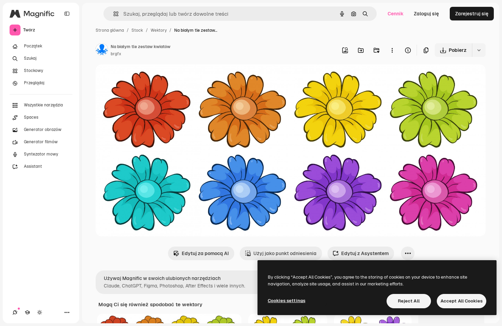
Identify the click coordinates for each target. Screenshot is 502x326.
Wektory (159, 30)
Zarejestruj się (471, 14)
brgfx (116, 54)
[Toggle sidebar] (66, 13)
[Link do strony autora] (102, 50)
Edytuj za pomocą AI (205, 253)
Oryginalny (143, 77)
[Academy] (27, 312)
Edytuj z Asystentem (365, 253)
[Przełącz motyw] (39, 312)
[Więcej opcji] (392, 50)
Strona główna (110, 30)
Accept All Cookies (462, 301)
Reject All (409, 301)
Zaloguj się (426, 14)
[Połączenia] (15, 312)
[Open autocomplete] (113, 13)
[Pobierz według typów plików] (479, 50)
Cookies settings (286, 300)
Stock (137, 30)
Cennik (396, 14)
